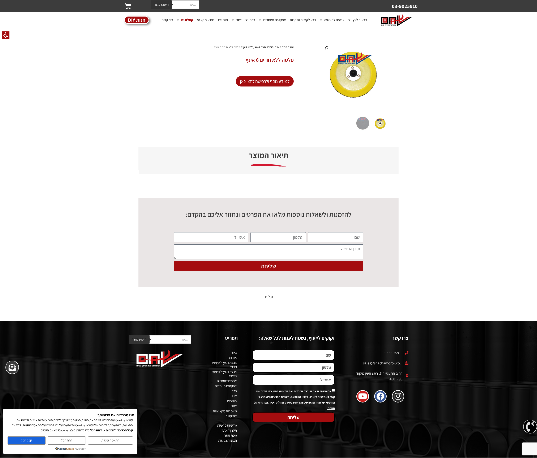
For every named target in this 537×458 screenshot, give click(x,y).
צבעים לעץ (360, 20)
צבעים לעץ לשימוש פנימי (224, 364)
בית (234, 352)
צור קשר (167, 20)
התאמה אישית (110, 440)
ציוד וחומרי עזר (270, 47)
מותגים (223, 20)
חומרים (232, 401)
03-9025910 (405, 6)
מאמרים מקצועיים (225, 411)
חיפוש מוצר (161, 4)
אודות (233, 357)
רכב (252, 20)
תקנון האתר (229, 430)
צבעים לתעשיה (334, 20)
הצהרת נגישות (227, 440)
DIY (234, 396)
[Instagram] (398, 396)
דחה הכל (67, 440)
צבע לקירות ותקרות (303, 20)
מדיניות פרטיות (227, 425)
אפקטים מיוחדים (274, 20)
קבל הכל (26, 440)
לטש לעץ (247, 47)
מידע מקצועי (205, 20)
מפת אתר (230, 435)
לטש (257, 47)
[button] (127, 6)
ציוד (239, 20)
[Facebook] (380, 396)
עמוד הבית (288, 47)
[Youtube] (362, 396)
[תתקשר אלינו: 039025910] (530, 426)
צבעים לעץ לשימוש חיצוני (224, 373)
